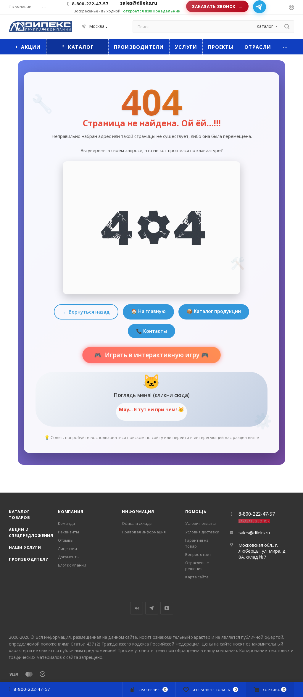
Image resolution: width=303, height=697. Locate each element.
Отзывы (65, 540)
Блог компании (72, 565)
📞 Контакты (151, 331)
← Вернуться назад (86, 312)
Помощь (196, 511)
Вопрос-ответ (198, 554)
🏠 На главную (148, 311)
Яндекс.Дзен (166, 608)
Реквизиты (68, 532)
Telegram (151, 608)
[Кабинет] (291, 8)
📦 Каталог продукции (214, 311)
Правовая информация (144, 532)
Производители (29, 559)
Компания (70, 511)
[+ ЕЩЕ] (285, 46)
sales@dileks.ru (254, 532)
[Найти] (287, 26)
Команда (66, 523)
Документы (69, 556)
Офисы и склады (137, 523)
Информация (138, 511)
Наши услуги (25, 547)
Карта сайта (197, 577)
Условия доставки (202, 532)
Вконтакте (136, 608)
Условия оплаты (200, 523)
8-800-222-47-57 (90, 4)
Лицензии (67, 548)
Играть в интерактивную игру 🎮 (156, 355)
